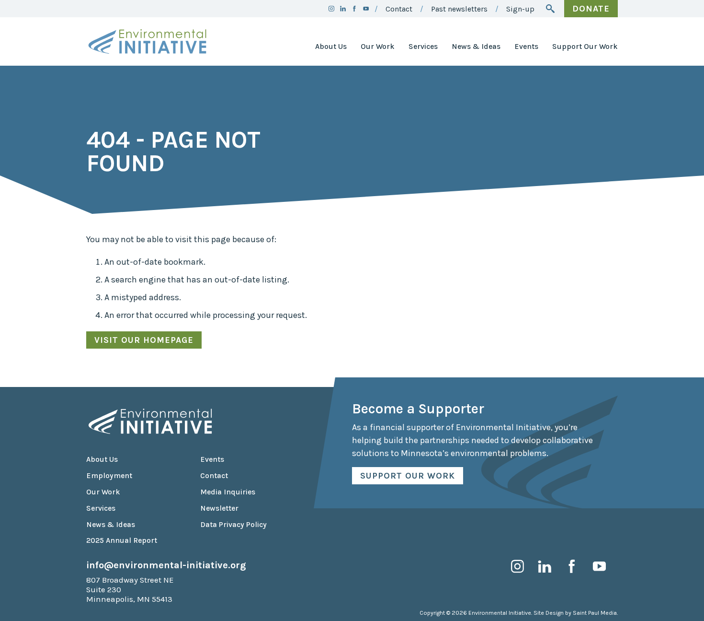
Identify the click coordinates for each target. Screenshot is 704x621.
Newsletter (219, 508)
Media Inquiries (227, 492)
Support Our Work (585, 47)
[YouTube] (366, 9)
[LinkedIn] (343, 9)
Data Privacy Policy (233, 524)
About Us (331, 47)
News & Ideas (476, 47)
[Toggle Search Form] (550, 8)
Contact (399, 9)
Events (526, 47)
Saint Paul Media (595, 612)
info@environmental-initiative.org (166, 565)
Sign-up (520, 9)
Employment (109, 475)
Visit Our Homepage (143, 340)
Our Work (378, 47)
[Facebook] (354, 9)
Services (423, 47)
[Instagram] (331, 9)
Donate (591, 8)
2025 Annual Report (121, 540)
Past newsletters (459, 9)
